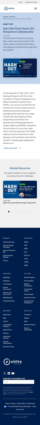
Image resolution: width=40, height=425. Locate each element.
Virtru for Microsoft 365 (9, 251)
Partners (6, 333)
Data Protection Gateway (8, 256)
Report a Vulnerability (28, 329)
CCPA (26, 259)
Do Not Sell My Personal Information (20, 406)
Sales (25, 321)
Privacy (13, 403)
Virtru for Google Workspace (8, 246)
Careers (5, 321)
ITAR (25, 245)
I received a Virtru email (31, 2)
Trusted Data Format (28, 290)
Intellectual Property (6, 337)
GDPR (26, 249)
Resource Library (8, 346)
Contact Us (27, 314)
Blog (4, 318)
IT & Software (7, 284)
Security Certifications (7, 342)
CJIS (25, 252)
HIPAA (26, 242)
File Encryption (29, 281)
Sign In (20, 2)
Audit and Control (29, 297)
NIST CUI (27, 255)
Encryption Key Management (29, 302)
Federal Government (7, 288)
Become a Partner (29, 324)
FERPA (26, 262)
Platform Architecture (28, 285)
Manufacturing (7, 297)
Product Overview (8, 242)
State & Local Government (7, 293)
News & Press (7, 330)
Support (26, 318)
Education (6, 281)
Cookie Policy (21, 403)
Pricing (5, 260)
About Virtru (7, 314)
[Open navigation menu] (35, 8)
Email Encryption (29, 277)
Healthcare (6, 277)
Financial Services (9, 301)
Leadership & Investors (7, 325)
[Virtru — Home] (9, 8)
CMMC (26, 265)
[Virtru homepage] (12, 362)
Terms (7, 403)
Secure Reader (29, 294)
